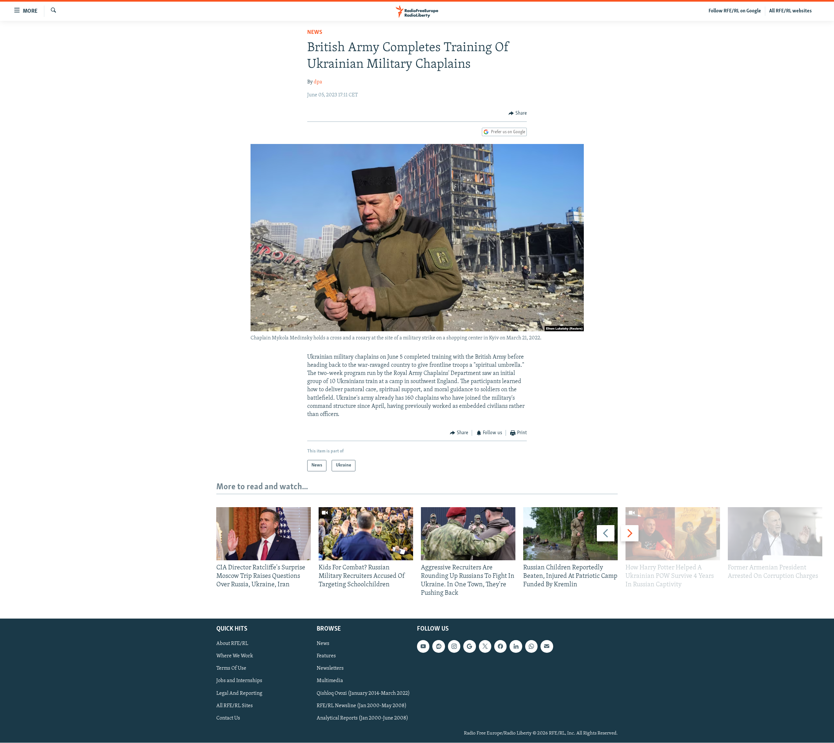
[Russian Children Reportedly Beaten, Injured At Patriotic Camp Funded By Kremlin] (570, 533)
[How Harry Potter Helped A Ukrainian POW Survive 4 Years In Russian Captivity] (673, 533)
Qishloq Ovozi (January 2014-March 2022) (363, 693)
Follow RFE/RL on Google (735, 11)
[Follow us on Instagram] (454, 646)
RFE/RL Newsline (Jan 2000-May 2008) (362, 705)
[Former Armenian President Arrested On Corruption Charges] (775, 533)
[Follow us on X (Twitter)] (485, 646)
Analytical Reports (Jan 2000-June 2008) (362, 718)
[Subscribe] (546, 646)
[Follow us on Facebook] (500, 646)
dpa (318, 82)
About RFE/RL (232, 644)
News (314, 33)
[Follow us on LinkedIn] (516, 646)
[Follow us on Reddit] (438, 646)
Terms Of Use (231, 668)
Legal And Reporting (239, 693)
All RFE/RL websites (790, 11)
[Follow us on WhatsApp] (531, 646)
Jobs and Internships (239, 681)
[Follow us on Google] (469, 646)
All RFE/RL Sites (234, 705)
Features (326, 656)
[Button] (518, 113)
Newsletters (330, 668)
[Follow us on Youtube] (423, 646)
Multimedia (330, 681)
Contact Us (228, 718)
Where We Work (234, 656)
